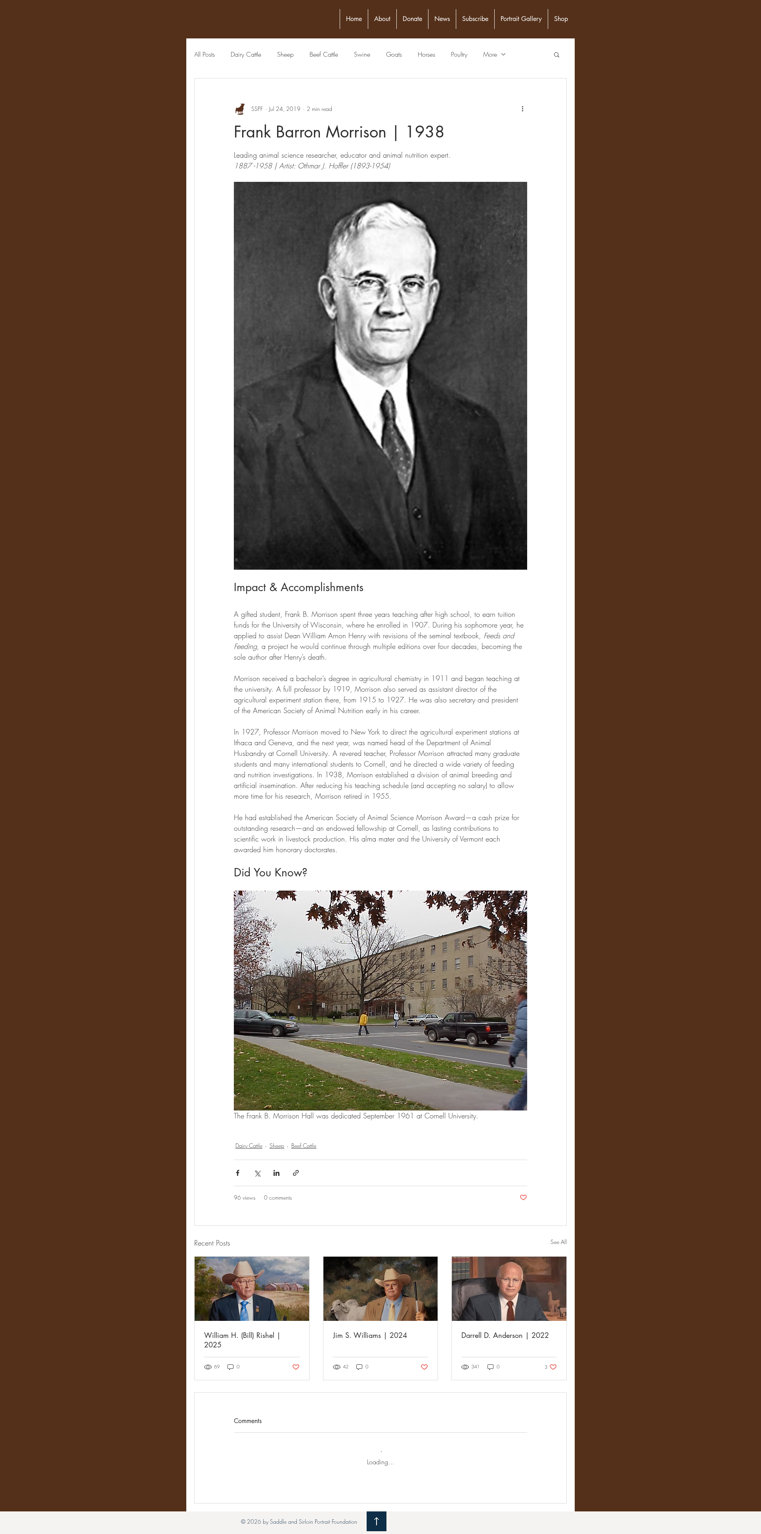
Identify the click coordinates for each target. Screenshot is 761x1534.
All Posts (204, 54)
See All (559, 1242)
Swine (362, 54)
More (490, 54)
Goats (394, 54)
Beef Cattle (324, 54)
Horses (426, 54)
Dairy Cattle (246, 54)
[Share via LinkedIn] (276, 1173)
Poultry (459, 54)
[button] (556, 54)
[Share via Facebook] (237, 1173)
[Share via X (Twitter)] (257, 1173)
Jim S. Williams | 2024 (370, 1335)
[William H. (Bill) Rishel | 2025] (252, 1289)
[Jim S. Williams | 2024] (380, 1289)
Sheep (285, 54)
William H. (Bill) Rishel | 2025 (242, 1339)
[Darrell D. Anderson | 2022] (509, 1289)
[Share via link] (296, 1173)
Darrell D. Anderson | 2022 (505, 1335)
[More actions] (522, 108)
